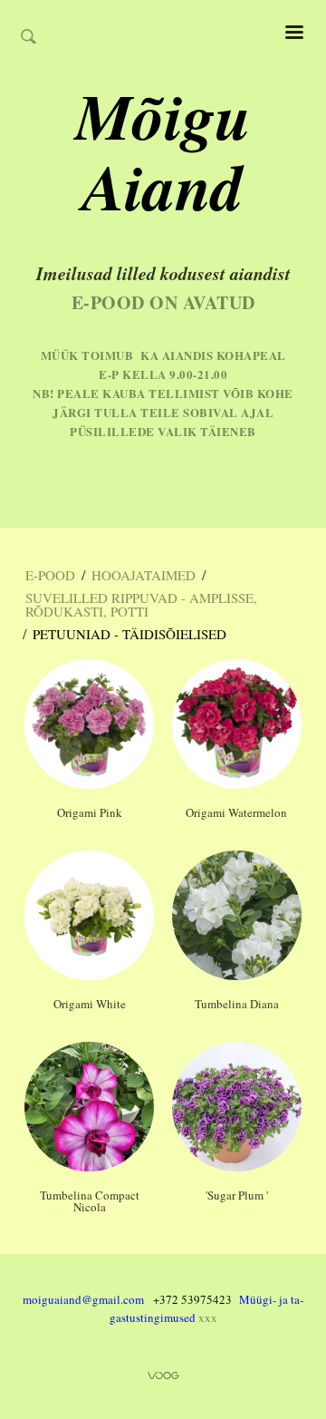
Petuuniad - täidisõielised (129, 634)
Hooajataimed (143, 575)
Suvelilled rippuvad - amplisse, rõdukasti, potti (141, 604)
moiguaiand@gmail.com (83, 1299)
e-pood (50, 575)
